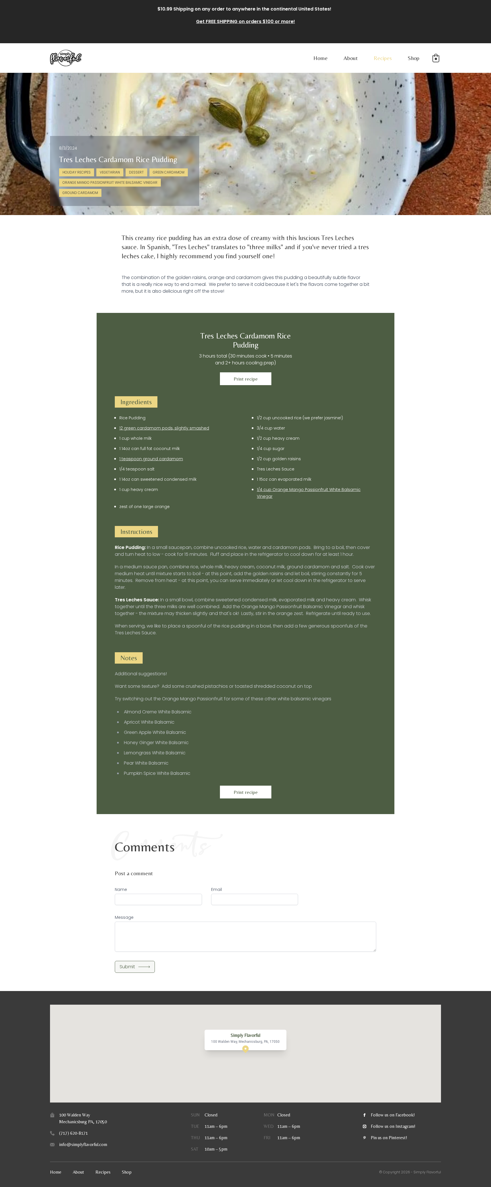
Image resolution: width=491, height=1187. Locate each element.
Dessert (136, 172)
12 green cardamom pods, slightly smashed (164, 428)
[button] (436, 58)
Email (216, 889)
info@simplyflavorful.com (83, 1144)
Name (121, 889)
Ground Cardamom (80, 192)
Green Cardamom (168, 172)
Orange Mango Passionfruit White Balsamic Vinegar (110, 182)
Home (320, 58)
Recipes (383, 58)
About (351, 58)
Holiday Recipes (77, 172)
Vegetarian (110, 172)
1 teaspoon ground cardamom (151, 459)
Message (124, 917)
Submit (127, 966)
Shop (413, 58)
